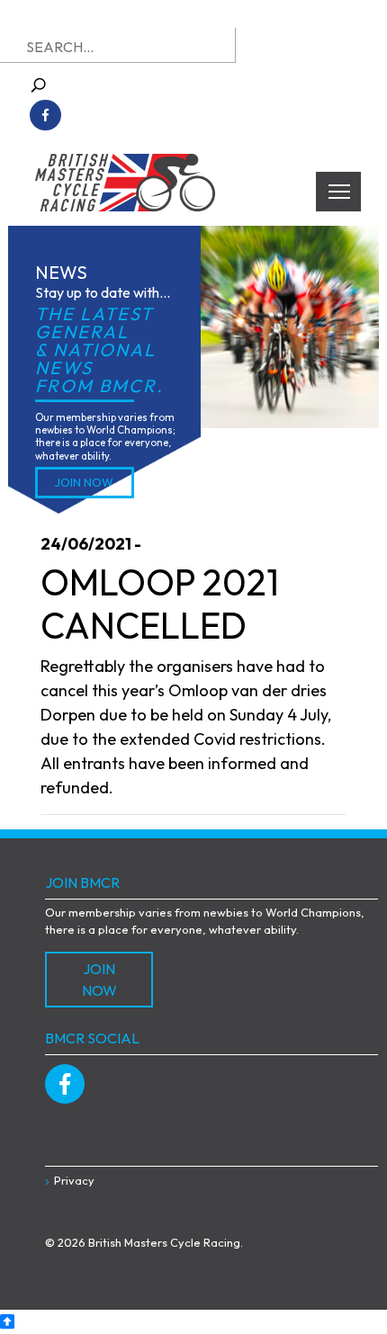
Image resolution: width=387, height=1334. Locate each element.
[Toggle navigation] (338, 191)
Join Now (84, 482)
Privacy (74, 1180)
